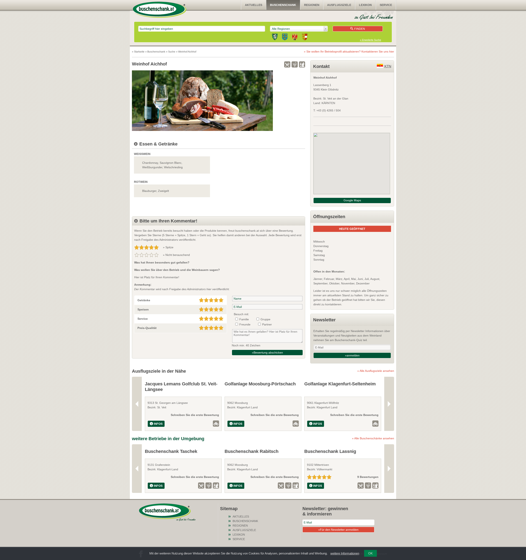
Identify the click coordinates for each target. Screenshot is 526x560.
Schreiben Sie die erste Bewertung (195, 415)
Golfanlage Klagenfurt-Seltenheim (340, 383)
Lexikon (365, 5)
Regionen (311, 5)
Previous (137, 404)
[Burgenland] (295, 37)
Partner (267, 324)
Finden (359, 28)
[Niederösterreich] (284, 37)
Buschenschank (283, 5)
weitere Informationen (344, 553)
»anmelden (352, 355)
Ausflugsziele (339, 5)
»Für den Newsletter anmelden (338, 529)
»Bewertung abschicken (267, 352)
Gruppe (265, 319)
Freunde (244, 324)
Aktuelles (253, 5)
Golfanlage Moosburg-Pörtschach (260, 383)
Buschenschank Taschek (171, 451)
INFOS (158, 423)
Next (389, 404)
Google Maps (352, 200)
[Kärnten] (304, 37)
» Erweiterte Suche (370, 40)
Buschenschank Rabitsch (251, 451)
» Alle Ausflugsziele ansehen (375, 370)
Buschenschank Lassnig (330, 451)
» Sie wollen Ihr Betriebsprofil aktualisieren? (349, 51)
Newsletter (324, 319)
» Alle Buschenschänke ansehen (373, 438)
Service (386, 5)
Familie (244, 319)
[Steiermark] (275, 37)
